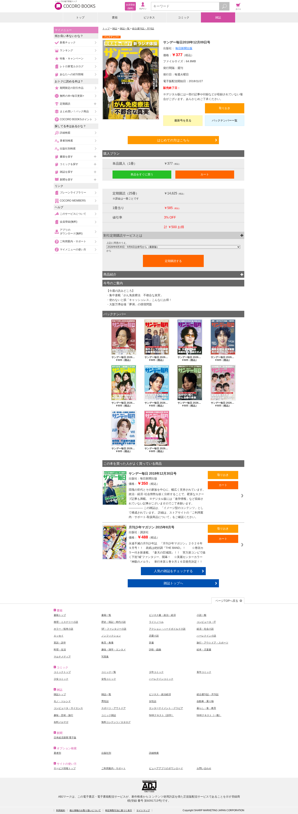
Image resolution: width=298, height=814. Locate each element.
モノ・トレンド (62, 701)
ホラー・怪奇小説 (63, 628)
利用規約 (60, 810)
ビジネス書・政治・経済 (162, 615)
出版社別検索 (68, 148)
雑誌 (218, 17)
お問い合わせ (204, 768)
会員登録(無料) (68, 221)
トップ (80, 17)
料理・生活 (60, 649)
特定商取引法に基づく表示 (118, 810)
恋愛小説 (154, 635)
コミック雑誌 (108, 715)
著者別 (57, 753)
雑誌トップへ (173, 583)
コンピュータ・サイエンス (68, 708)
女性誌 (152, 701)
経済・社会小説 (205, 628)
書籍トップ (60, 615)
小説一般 (201, 615)
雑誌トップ (60, 694)
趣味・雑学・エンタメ (113, 649)
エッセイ (58, 635)
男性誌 (105, 701)
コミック (183, 17)
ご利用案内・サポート (73, 241)
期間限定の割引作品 (72, 87)
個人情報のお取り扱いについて (85, 810)
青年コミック (204, 672)
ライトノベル (156, 622)
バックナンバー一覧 (224, 120)
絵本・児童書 (204, 649)
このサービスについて (73, 213)
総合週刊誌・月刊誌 (143, 28)
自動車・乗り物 (205, 701)
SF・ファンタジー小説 (113, 628)
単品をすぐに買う (142, 174)
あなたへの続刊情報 (72, 74)
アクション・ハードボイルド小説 (167, 628)
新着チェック (68, 42)
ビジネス (149, 17)
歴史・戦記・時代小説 (113, 622)
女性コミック (108, 679)
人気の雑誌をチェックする (173, 571)
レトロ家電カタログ (72, 66)
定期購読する (173, 261)
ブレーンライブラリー (73, 192)
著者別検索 (66, 140)
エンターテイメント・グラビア (166, 708)
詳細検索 (65, 132)
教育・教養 (107, 642)
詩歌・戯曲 (155, 649)
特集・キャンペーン (72, 58)
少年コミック (156, 672)
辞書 (151, 642)
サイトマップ (143, 810)
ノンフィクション (111, 635)
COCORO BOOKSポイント (76, 119)
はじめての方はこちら (173, 140)
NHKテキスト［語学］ (161, 715)
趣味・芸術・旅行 (63, 715)
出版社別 (106, 753)
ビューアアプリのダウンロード (166, 768)
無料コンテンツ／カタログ (116, 722)
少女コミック (61, 679)
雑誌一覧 (125, 28)
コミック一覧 (108, 672)
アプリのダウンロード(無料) (71, 231)
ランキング (66, 50)
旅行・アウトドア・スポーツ (212, 642)
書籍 (115, 17)
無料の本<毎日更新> (72, 95)
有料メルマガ (61, 722)
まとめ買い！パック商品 (74, 111)
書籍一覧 (106, 615)
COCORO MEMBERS (73, 200)
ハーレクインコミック (161, 679)
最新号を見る (182, 120)
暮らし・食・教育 (206, 708)
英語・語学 (60, 642)
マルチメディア (62, 656)
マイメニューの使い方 (73, 249)
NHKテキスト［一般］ (209, 715)
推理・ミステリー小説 (66, 622)
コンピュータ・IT (206, 622)
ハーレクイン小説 (206, 635)
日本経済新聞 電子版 (65, 737)
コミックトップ (62, 672)
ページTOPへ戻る (226, 600)
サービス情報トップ (65, 768)
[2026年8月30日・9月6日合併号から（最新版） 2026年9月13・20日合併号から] (173, 247)
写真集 (105, 656)
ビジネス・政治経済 (160, 694)
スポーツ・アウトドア (113, 708)
